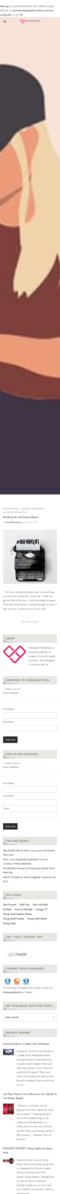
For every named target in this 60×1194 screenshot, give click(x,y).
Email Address (11, 693)
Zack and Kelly (40, 904)
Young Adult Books (37, 918)
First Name (8, 709)
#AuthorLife (11, 508)
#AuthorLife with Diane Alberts (20, 517)
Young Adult (9, 923)
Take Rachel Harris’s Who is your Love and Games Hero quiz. (28, 852)
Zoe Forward (9, 904)
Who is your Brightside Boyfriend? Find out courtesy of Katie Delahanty (25, 861)
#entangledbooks (12, 992)
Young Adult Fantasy (13, 918)
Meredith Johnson (14, 522)
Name (6, 808)
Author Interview (32, 508)
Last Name (8, 721)
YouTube (7, 909)
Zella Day (24, 904)
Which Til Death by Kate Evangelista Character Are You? (29, 879)
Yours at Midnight (23, 909)
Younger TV (42, 909)
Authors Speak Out (15, 512)
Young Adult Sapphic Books (17, 914)
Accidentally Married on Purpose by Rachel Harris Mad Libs (29, 870)
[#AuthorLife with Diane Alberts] (30, 557)
